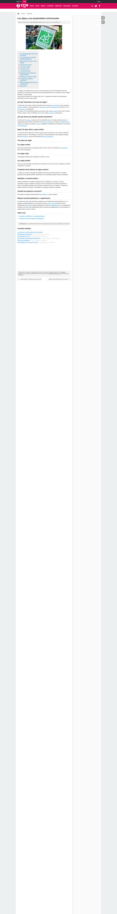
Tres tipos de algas (25, 64)
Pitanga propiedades (23, 240)
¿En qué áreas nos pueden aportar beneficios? (28, 58)
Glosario (75, 6)
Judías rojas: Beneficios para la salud (58, 279)
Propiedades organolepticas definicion (29, 238)
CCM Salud (51, 273)
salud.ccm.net (57, 273)
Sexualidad (66, 6)
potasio (55, 111)
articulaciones (22, 126)
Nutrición (50, 6)
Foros (32, 6)
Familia (43, 6)
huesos (38, 124)
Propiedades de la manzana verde (27, 242)
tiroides (30, 205)
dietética (44, 194)
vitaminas (43, 107)
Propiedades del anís (23, 236)
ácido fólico (22, 109)
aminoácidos (56, 105)
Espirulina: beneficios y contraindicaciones (32, 216)
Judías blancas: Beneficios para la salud (30, 279)
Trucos (23, 13)
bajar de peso (51, 203)
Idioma (98, 1)
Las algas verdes (25, 67)
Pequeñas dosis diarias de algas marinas (28, 73)
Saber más (23, 86)
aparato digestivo (48, 136)
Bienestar (58, 6)
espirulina (65, 148)
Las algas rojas (24, 69)
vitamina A (54, 107)
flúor (39, 113)
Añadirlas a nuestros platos (28, 76)
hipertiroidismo (55, 205)
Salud (24, 1)
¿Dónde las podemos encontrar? (26, 79)
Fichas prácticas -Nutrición (41, 234)
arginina (19, 107)
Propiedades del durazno (24, 234)
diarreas (25, 136)
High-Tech (19, 1)
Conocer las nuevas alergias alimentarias (31, 218)
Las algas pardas (25, 71)
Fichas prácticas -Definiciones (51, 238)
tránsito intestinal (48, 122)
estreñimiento (65, 122)
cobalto (51, 113)
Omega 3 (29, 120)
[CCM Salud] (22, 6)
